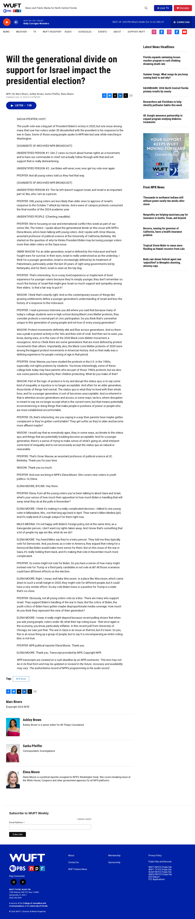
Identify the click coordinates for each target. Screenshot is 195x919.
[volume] (16, 22)
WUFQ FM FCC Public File (160, 874)
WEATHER (21, 32)
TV (34, 32)
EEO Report (154, 877)
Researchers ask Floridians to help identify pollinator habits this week (162, 103)
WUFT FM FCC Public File (160, 867)
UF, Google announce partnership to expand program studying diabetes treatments (163, 119)
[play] (6, 22)
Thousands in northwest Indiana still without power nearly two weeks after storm (163, 201)
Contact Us (73, 862)
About (71, 855)
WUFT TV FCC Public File (160, 869)
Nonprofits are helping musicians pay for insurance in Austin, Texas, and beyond (165, 216)
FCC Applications (157, 879)
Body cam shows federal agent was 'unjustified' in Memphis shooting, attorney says (162, 263)
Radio (68, 32)
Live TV (164, 8)
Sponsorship (114, 862)
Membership (114, 855)
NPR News (21, 679)
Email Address (17, 822)
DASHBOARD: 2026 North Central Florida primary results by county (165, 89)
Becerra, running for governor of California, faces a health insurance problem (162, 232)
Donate (184, 8)
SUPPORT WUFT (136, 32)
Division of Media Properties (34, 911)
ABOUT (117, 32)
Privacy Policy (155, 855)
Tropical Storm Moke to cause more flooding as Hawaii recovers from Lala (163, 247)
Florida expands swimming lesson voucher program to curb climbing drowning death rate (161, 61)
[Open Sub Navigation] (12, 32)
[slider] (20, 22)
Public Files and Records (160, 862)
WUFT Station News (77, 869)
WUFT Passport (52, 32)
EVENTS (102, 32)
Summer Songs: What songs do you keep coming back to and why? (165, 76)
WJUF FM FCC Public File (160, 872)
